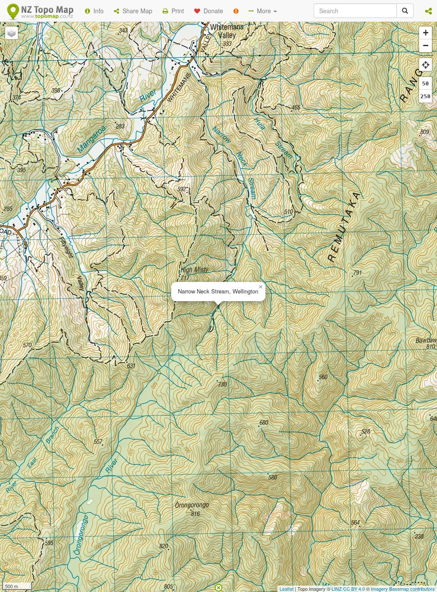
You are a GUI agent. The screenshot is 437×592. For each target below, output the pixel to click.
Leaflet (287, 588)
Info (97, 10)
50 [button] (425, 83)
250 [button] (425, 96)
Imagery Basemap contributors (403, 588)
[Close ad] (218, 586)
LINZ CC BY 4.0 (348, 588)
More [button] (263, 10)
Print (176, 10)
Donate (211, 10)
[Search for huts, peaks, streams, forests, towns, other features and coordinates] (405, 10)
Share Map (135, 10)
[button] (428, 10)
